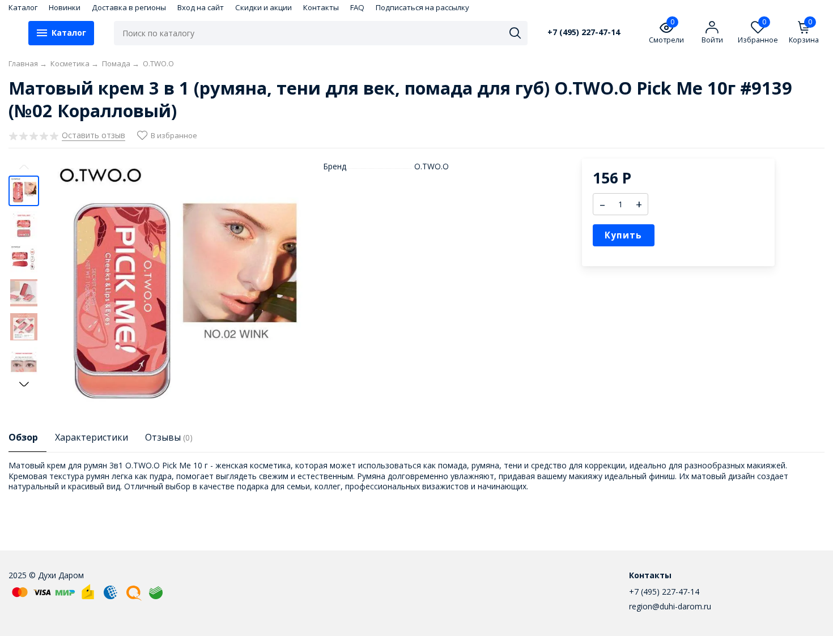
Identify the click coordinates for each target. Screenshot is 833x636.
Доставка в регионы (129, 7)
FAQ (357, 7)
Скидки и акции (263, 7)
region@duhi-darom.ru (670, 606)
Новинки (64, 7)
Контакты (321, 7)
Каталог (22, 7)
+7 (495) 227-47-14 (583, 32)
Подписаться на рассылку (422, 7)
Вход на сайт (200, 7)
